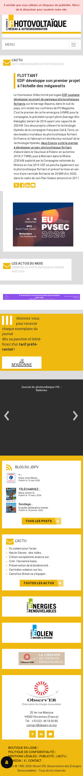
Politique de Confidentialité (31, 752)
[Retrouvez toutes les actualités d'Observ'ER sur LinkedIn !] (41, 734)
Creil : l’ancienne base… (23, 561)
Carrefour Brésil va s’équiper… (28, 574)
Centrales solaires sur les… (26, 569)
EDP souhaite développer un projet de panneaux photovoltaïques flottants (47, 99)
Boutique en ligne (22, 748)
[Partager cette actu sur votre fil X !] (16, 185)
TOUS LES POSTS (39, 521)
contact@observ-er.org (41, 725)
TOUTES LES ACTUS (39, 583)
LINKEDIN (14, 760)
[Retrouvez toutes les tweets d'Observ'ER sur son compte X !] (32, 734)
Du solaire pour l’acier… (23, 548)
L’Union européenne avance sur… (30, 557)
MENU (10, 44)
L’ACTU (61, 756)
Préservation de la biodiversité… (29, 565)
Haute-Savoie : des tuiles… (26, 552)
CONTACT (35, 760)
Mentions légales (22, 756)
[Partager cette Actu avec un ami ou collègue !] (33, 185)
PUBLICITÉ (46, 756)
